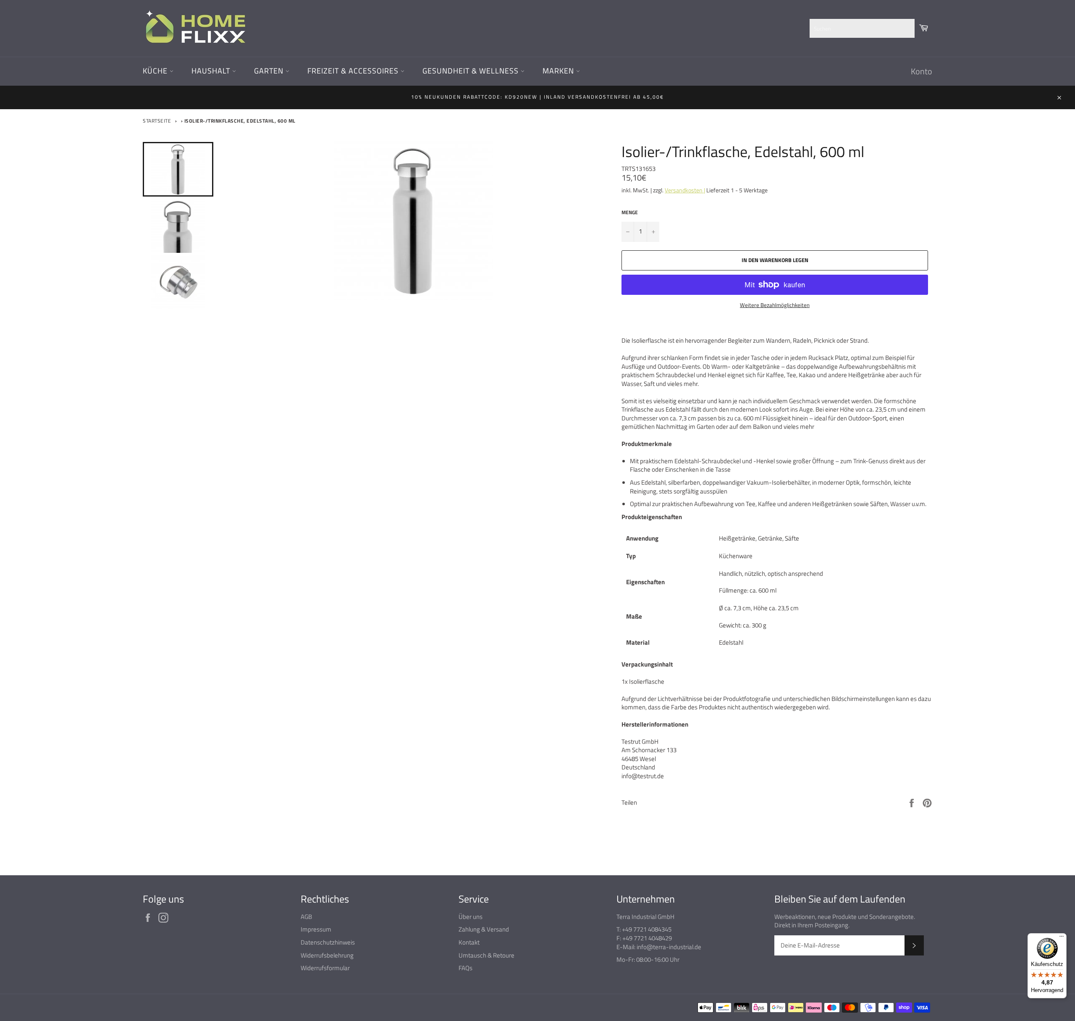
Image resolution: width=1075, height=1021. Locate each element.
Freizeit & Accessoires (354, 70)
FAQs (465, 968)
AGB (306, 916)
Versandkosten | (685, 190)
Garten (270, 70)
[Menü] (1062, 938)
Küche (156, 70)
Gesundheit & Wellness (471, 70)
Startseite (157, 121)
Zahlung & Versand (484, 929)
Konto (921, 71)
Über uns (470, 916)
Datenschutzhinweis (328, 942)
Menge (629, 212)
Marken (559, 70)
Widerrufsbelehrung (327, 955)
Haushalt (211, 70)
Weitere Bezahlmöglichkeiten (775, 305)
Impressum (316, 929)
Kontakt (469, 942)
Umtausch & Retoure (486, 955)
